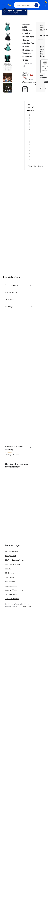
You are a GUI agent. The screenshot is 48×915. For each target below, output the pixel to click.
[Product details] (30, 285)
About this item (11, 277)
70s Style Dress (10, 556)
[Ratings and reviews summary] (30, 447)
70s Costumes (10, 577)
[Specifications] (30, 292)
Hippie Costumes (11, 586)
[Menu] (4, 5)
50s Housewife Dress (12, 564)
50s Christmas (10, 573)
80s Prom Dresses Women (14, 560)
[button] (28, 83)
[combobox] (27, 5)
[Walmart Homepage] (10, 5)
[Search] (36, 5)
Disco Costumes (11, 594)
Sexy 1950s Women (12, 551)
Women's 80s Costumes (14, 590)
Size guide (29, 79)
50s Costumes (10, 581)
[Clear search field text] (33, 5)
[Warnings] (30, 307)
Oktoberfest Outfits (12, 599)
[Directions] (30, 300)
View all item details (35, 166)
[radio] (25, 89)
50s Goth (8, 569)
